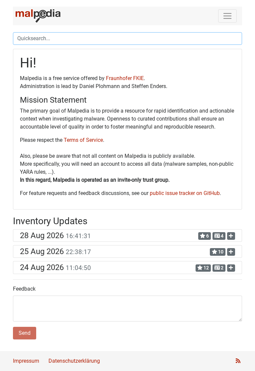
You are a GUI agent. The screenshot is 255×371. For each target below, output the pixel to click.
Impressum (26, 361)
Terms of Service (83, 140)
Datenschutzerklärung (74, 361)
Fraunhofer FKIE (125, 78)
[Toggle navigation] (227, 16)
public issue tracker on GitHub (185, 193)
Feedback (24, 289)
